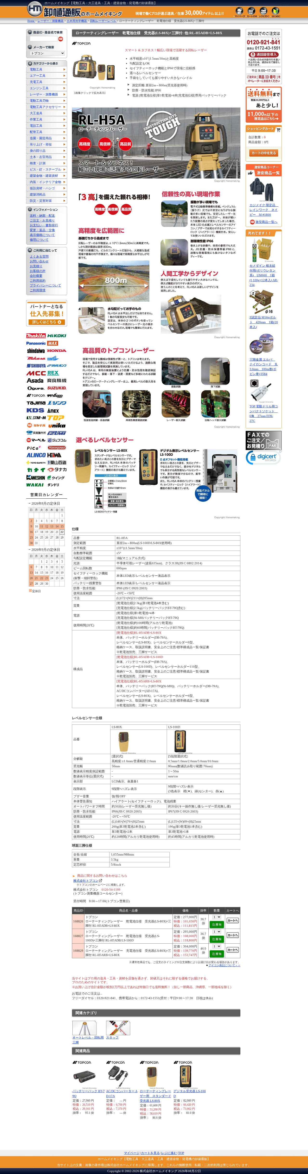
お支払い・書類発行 (44, 225)
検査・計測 (37, 163)
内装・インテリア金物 (45, 182)
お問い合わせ (39, 261)
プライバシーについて (45, 285)
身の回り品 (37, 150)
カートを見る (150, 1153)
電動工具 (36, 69)
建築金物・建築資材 (44, 176)
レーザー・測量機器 (44, 94)
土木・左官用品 (41, 157)
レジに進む (169, 1153)
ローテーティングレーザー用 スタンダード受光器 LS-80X (155, 1096)
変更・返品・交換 (42, 230)
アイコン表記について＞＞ (224, 965)
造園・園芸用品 (41, 138)
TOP (181, 1153)
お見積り (36, 266)
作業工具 (36, 119)
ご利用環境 (37, 290)
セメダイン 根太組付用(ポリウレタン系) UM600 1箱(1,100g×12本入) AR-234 (264, 275)
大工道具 (36, 113)
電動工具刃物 (39, 100)
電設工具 (36, 125)
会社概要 (36, 276)
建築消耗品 (37, 194)
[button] (264, 458)
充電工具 (36, 82)
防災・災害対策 (41, 201)
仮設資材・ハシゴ (42, 188)
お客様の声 (37, 271)
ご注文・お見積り (42, 220)
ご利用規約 (37, 280)
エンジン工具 (39, 88)
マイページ (132, 1153)
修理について (39, 239)
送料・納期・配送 (42, 215)
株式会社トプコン (85, 880)
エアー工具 (37, 75)
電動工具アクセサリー (45, 107)
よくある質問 (39, 256)
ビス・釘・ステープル (45, 169)
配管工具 (36, 132)
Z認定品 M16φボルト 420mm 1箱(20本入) (264, 322)
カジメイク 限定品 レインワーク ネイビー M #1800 (264, 209)
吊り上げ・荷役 (41, 144)
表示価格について (42, 235)
